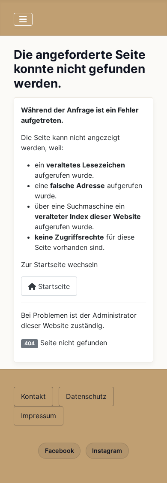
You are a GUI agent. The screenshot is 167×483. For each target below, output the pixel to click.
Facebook (59, 450)
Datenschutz (86, 396)
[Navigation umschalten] (23, 19)
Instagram (107, 450)
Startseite (53, 286)
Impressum (38, 415)
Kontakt (33, 396)
